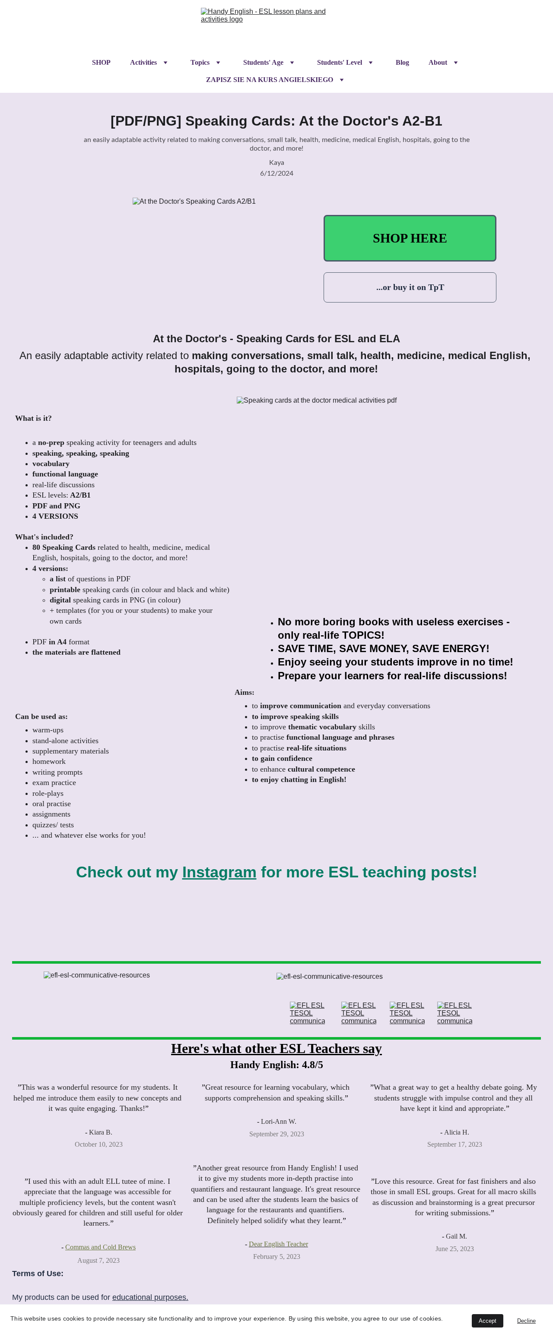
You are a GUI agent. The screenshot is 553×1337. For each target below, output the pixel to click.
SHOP (101, 62)
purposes (170, 1297)
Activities (143, 62)
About (438, 62)
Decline (526, 1321)
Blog (402, 62)
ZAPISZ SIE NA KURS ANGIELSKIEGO (269, 79)
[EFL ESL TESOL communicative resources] (307, 1013)
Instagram (219, 872)
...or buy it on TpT (410, 287)
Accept (487, 1321)
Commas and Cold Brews (100, 1247)
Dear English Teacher (278, 1244)
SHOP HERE (410, 238)
